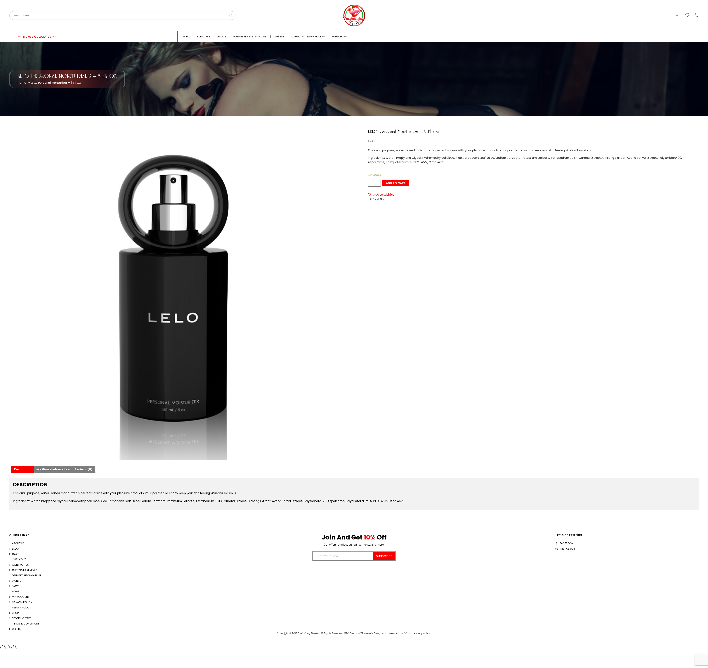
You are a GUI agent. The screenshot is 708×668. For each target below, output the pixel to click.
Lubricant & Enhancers (308, 36)
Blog (15, 549)
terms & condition (398, 633)
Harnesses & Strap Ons (250, 36)
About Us (18, 543)
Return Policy (21, 607)
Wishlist (17, 629)
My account (21, 597)
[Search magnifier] (231, 15)
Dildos (221, 36)
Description (22, 469)
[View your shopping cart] (697, 16)
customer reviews (24, 570)
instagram (567, 549)
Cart (15, 554)
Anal (186, 36)
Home (22, 83)
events (16, 581)
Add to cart (396, 183)
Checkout (19, 559)
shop (15, 613)
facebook (566, 543)
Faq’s (15, 586)
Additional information (53, 469)
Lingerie (279, 36)
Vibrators (339, 36)
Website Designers (374, 633)
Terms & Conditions (25, 623)
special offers (21, 618)
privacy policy (422, 633)
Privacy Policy (22, 602)
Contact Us (20, 565)
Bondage (203, 36)
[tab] (22, 469)
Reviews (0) (83, 469)
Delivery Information (26, 575)
